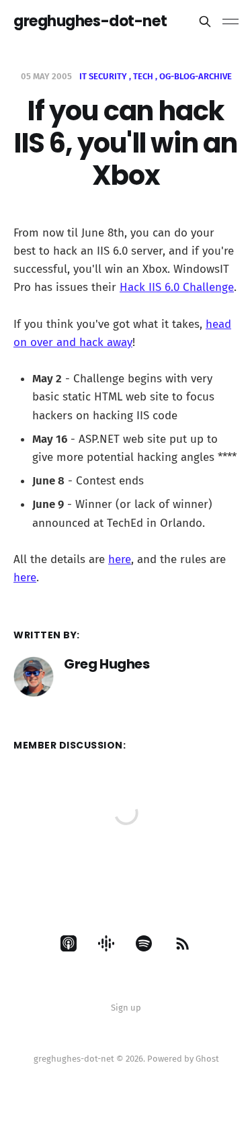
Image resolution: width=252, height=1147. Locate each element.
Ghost (207, 1059)
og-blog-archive (195, 76)
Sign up (126, 1008)
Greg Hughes (107, 663)
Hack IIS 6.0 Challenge (177, 287)
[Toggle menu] (230, 21)
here (119, 559)
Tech (143, 76)
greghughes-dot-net (90, 21)
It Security (103, 76)
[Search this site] (205, 21)
